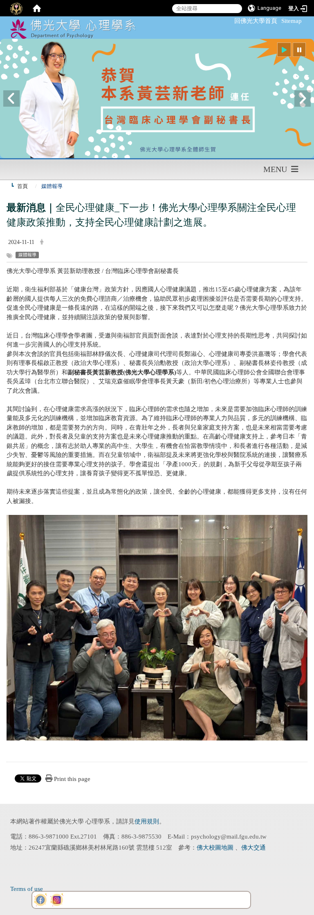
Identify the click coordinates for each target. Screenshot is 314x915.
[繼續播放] (284, 50)
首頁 (22, 186)
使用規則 (147, 821)
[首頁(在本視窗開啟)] (37, 8)
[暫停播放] (299, 50)
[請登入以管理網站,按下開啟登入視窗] (16, 8)
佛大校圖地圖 (216, 847)
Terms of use (26, 889)
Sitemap (291, 21)
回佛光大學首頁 (255, 21)
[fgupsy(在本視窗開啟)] (40, 900)
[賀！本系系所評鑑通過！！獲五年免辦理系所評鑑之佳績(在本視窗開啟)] (157, 98)
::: (230, 21)
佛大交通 (253, 847)
